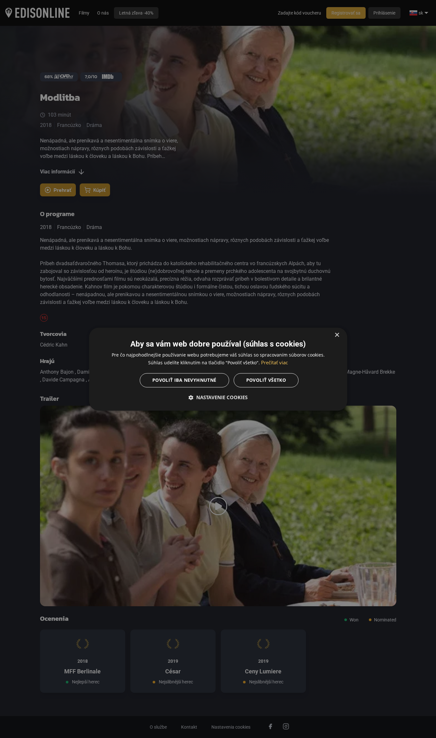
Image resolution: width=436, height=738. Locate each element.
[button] (218, 397)
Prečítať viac (274, 362)
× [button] (336, 335)
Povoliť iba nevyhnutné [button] (184, 380)
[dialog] (218, 369)
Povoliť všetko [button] (266, 380)
